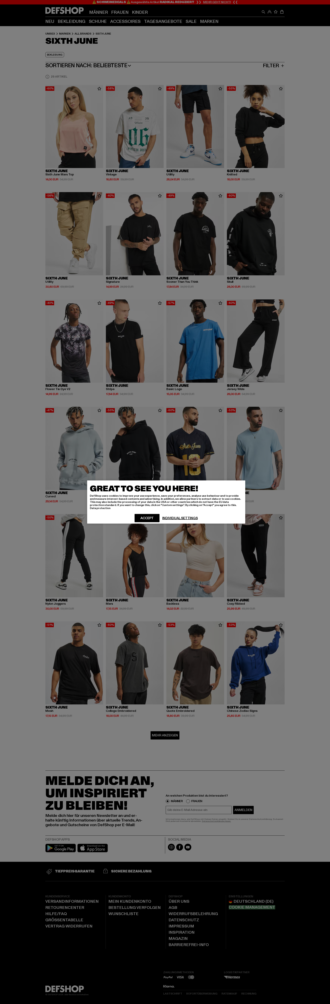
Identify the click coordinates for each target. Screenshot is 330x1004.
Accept (147, 518)
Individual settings (180, 518)
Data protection (100, 508)
